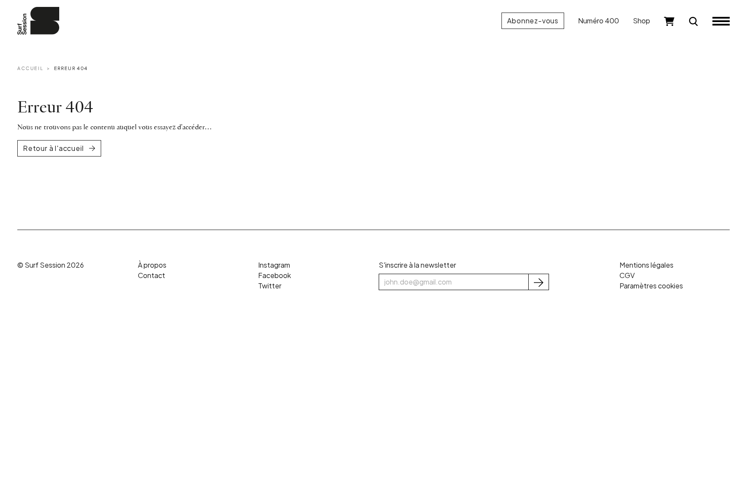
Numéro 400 (598, 20)
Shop (641, 20)
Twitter (269, 285)
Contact (151, 275)
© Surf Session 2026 (50, 264)
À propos (152, 264)
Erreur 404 (71, 68)
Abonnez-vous (533, 20)
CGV (627, 275)
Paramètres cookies (651, 285)
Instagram (274, 264)
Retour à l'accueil (53, 148)
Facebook (274, 275)
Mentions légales (646, 264)
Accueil (30, 68)
